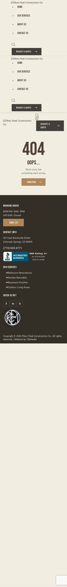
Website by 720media (25, 339)
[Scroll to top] (62, 582)
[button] (37, 118)
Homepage (31, 182)
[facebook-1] (6, 304)
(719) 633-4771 (12, 248)
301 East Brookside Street (16, 238)
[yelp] (20, 304)
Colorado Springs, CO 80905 (17, 241)
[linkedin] (13, 304)
